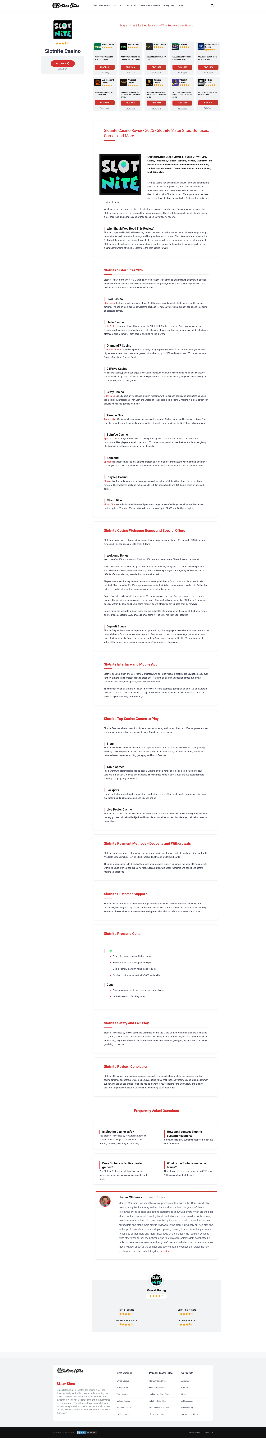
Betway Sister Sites (157, 1387)
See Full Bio (165, 1251)
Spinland (108, 461)
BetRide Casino (208, 81)
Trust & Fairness (126, 1309)
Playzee (108, 481)
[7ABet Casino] (98, 46)
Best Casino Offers (102, 5)
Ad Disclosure (187, 1401)
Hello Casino (110, 326)
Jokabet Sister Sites (157, 1401)
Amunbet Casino (132, 81)
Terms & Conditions (189, 1414)
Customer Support (187, 1320)
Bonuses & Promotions (126, 1320)
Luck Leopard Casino (108, 81)
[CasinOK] (175, 46)
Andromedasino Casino (212, 45)
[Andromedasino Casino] (201, 46)
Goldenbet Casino (124, 1414)
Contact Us (186, 1387)
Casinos (117, 5)
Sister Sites (209, 1432)
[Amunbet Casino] (124, 82)
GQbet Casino (160, 44)
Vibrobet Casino (183, 81)
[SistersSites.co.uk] (66, 4)
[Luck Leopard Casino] (98, 82)
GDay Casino (110, 396)
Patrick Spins (133, 44)
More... (181, 5)
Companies (169, 5)
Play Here (61, 63)
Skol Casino (110, 303)
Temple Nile (109, 419)
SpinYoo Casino (111, 438)
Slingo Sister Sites (156, 1414)
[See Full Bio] (172, 1251)
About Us (185, 1381)
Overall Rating (156, 1290)
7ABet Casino (108, 44)
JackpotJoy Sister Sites (159, 1394)
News (183, 1394)
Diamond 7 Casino (113, 349)
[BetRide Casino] (201, 82)
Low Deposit (131, 5)
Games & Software (187, 1309)
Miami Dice (109, 504)
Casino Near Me (194, 1432)
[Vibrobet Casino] (175, 82)
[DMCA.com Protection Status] (86, 1434)
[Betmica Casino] (150, 82)
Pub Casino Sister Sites (159, 1408)
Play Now (104, 67)
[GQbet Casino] (150, 46)
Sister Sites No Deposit (150, 5)
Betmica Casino (157, 81)
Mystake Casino (124, 1408)
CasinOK (183, 44)
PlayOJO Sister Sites (158, 1381)
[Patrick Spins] (124, 46)
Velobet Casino (123, 1401)
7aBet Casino (122, 1387)
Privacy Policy (187, 1408)
